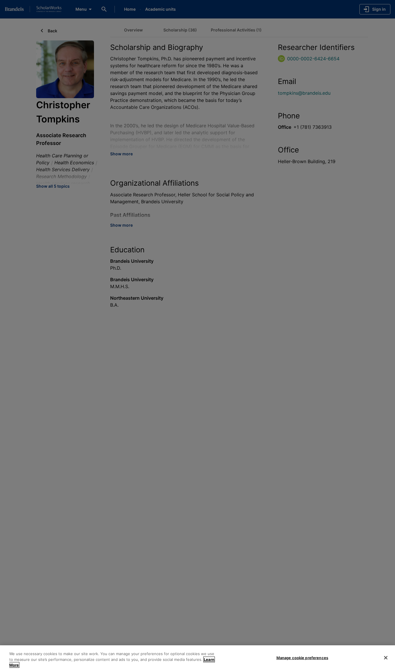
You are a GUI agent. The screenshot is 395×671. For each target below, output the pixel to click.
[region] (197, 658)
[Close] (385, 657)
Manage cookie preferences (302, 657)
